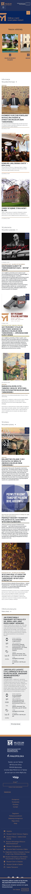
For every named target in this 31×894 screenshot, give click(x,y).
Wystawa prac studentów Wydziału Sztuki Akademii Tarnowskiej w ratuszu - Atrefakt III (14, 577)
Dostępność (15, 799)
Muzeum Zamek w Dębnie (15, 864)
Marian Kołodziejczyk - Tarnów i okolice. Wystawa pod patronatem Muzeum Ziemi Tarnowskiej (15, 389)
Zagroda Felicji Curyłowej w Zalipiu (17, 849)
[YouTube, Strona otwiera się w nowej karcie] (17, 877)
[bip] (15, 777)
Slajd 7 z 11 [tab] (18, 73)
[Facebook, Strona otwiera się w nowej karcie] (13, 877)
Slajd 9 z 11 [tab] (23, 73)
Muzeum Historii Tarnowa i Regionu (17, 834)
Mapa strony (15, 821)
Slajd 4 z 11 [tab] (10, 73)
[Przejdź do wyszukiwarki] (28, 13)
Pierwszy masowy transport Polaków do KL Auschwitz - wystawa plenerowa (15, 520)
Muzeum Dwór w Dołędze (15, 861)
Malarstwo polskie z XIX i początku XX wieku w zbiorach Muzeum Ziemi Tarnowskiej (13, 462)
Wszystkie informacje (8, 82)
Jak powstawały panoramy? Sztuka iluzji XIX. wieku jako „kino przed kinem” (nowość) (15, 620)
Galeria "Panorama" (12, 867)
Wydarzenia (15, 802)
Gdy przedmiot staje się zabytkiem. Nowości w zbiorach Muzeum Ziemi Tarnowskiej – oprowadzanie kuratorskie (15, 331)
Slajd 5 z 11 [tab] (13, 73)
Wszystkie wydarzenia (8, 230)
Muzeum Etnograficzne (14, 846)
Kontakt (15, 807)
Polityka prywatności (15, 816)
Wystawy (15, 804)
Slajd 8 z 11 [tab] (20, 73)
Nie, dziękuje (16, 889)
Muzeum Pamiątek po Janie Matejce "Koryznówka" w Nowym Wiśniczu (16, 858)
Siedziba (10, 58)
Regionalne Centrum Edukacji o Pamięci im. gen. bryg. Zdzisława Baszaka (17, 853)
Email (15, 782)
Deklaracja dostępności (15, 818)
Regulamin (15, 813)
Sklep (15, 823)
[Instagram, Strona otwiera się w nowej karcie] (9, 877)
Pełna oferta (5, 612)
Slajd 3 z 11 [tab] (8, 73)
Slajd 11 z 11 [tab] (28, 73)
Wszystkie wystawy (8, 425)
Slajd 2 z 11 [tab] (5, 73)
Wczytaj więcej (15, 724)
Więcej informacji (7, 887)
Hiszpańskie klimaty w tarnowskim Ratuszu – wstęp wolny (15, 268)
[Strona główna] (7, 3)
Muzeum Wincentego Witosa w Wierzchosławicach (15, 842)
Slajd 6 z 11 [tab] (15, 73)
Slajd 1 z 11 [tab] (3, 73)
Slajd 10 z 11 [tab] (25, 73)
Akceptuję (25, 889)
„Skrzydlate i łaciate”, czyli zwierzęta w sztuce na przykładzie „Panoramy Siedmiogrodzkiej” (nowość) (15, 674)
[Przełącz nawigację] (3, 7)
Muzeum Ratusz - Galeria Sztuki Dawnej (16, 838)
